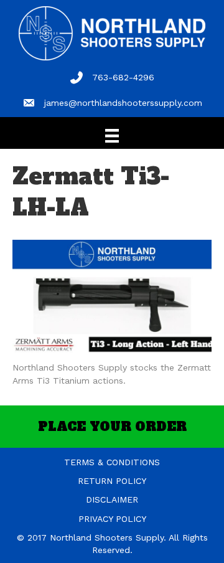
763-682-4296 (123, 77)
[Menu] (112, 136)
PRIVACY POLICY (112, 519)
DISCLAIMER (112, 499)
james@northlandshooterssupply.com (123, 103)
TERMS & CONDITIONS (112, 462)
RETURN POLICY (112, 481)
